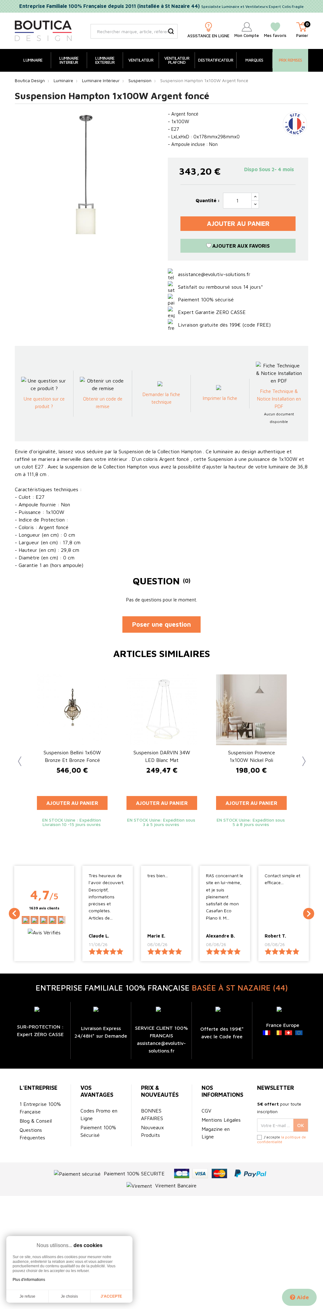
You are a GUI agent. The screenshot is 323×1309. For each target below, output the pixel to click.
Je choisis (69, 1296)
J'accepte (111, 1296)
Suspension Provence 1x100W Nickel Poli (251, 756)
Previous (18, 760)
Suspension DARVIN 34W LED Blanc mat (161, 756)
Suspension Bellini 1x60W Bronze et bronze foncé (72, 756)
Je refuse (27, 1296)
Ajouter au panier (238, 223)
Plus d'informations (29, 1279)
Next (300, 760)
